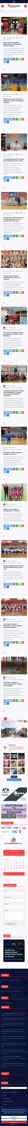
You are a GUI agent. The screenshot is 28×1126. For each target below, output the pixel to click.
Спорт (5, 19)
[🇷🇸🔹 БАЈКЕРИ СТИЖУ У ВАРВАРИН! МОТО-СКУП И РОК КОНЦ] (14, 756)
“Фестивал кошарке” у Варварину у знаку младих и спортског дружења (12, 625)
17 (5, 865)
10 (5, 862)
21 (17, 865)
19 (11, 865)
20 (14, 865)
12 (11, 862)
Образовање (7, 367)
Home (2, 11)
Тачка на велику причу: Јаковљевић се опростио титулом (11, 277)
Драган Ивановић (10, 37)
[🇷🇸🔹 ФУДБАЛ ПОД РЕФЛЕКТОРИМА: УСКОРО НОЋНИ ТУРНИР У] (21, 756)
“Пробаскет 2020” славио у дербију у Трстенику (12, 453)
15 (20, 862)
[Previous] (21, 936)
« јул (5, 873)
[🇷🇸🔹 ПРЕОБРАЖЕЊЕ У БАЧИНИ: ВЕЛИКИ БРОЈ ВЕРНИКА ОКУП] (6, 756)
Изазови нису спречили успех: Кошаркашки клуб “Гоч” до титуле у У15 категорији (13, 219)
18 (8, 865)
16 (23, 862)
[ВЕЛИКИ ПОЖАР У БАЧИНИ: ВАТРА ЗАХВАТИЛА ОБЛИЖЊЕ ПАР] (14, 771)
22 (20, 865)
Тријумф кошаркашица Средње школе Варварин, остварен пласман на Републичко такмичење (13, 393)
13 (14, 862)
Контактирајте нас (10, 923)
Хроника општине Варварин (10, 1092)
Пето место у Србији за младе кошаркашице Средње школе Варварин (13, 334)
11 (7, 862)
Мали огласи (6, 1098)
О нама (4, 1104)
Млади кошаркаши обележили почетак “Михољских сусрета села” (13, 567)
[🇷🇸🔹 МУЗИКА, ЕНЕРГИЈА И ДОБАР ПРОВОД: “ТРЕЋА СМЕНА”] (21, 771)
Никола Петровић (10, 327)
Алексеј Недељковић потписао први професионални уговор (13, 160)
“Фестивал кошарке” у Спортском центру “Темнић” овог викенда (12, 684)
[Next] (23, 936)
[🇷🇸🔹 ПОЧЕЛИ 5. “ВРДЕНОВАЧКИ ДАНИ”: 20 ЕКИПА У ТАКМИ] (14, 763)
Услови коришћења (8, 1101)
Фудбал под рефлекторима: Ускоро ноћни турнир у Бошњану (13, 953)
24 (5, 868)
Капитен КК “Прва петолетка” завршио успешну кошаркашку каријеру (13, 100)
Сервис (5, 1095)
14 (17, 862)
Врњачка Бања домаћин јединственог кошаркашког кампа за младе (12, 44)
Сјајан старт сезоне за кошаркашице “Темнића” (11, 510)
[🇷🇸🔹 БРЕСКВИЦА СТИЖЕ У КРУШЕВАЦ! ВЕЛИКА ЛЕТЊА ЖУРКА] (6, 763)
